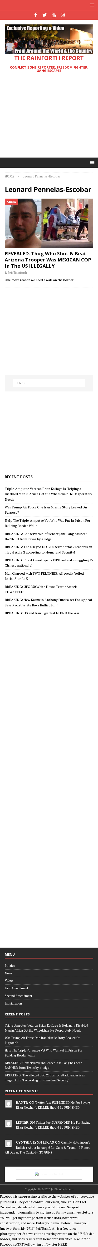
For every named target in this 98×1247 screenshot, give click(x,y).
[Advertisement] (49, 116)
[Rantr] (8, 1105)
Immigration (13, 1003)
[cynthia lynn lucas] (8, 1145)
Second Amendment (18, 996)
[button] (91, 5)
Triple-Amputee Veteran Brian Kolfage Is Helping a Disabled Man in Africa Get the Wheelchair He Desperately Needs (48, 494)
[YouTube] (53, 15)
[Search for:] (49, 383)
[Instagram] (63, 15)
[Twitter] (44, 15)
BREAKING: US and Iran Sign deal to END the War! (42, 613)
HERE (62, 1244)
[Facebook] (35, 15)
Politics (10, 965)
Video (9, 980)
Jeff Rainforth (17, 272)
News (8, 973)
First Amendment (16, 988)
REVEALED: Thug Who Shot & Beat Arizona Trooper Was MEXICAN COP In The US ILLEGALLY (48, 259)
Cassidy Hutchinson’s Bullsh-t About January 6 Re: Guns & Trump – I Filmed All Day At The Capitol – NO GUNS (47, 1147)
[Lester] (8, 1125)
